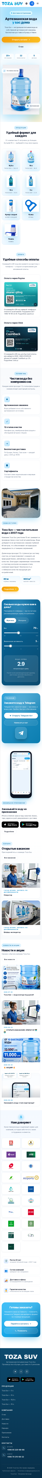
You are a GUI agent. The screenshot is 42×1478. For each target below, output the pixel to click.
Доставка (5, 1419)
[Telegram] (15, 1371)
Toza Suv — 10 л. (8, 1395)
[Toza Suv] (12, 3)
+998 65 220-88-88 (15, 1450)
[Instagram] (26, 1371)
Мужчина (10, 620)
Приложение (6, 1433)
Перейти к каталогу (20, 1324)
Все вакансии (10, 858)
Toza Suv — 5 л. (8, 1391)
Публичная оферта (8, 1471)
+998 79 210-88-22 (15, 1457)
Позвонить (22, 1331)
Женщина (22, 620)
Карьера (5, 1428)
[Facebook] (21, 1371)
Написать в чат (21, 723)
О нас (21, 47)
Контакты (5, 1437)
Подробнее (9, 589)
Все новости (9, 959)
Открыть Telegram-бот (22, 716)
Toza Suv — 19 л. (8, 1404)
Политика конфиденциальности (29, 1471)
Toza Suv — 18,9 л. (9, 1400)
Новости (5, 1424)
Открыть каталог (20, 40)
